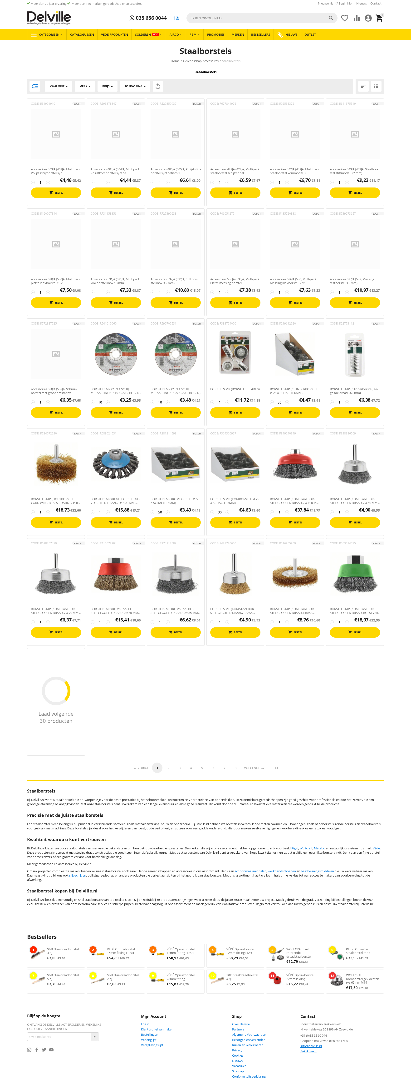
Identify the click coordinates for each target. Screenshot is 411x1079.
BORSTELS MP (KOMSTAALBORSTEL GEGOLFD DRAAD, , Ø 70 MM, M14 (115, 611)
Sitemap (238, 1071)
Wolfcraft (306, 848)
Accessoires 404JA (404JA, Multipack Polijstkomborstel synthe (115, 171)
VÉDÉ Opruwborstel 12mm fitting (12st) (181, 951)
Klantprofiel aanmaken (157, 1029)
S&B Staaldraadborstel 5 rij (63, 977)
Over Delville (241, 1024)
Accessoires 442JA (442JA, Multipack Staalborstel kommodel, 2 (294, 171)
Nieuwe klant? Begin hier (335, 3)
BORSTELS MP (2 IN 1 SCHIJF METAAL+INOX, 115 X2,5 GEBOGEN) (116, 391)
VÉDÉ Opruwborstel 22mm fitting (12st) (240, 951)
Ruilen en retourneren (247, 1045)
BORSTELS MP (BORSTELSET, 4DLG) (235, 389)
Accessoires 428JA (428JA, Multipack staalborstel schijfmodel (234, 171)
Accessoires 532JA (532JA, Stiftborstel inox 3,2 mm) (174, 281)
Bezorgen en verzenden (248, 1040)
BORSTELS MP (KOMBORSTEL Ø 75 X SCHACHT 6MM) (234, 501)
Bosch (77, 103)
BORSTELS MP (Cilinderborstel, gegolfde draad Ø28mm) (354, 391)
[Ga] (94, 1037)
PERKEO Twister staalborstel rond (358, 951)
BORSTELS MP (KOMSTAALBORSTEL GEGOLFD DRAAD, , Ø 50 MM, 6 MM (354, 501)
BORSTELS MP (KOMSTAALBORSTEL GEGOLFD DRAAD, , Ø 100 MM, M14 (295, 501)
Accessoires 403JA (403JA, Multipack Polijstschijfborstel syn (55, 171)
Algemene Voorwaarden (249, 1034)
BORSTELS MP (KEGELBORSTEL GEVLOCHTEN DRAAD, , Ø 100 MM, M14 (115, 501)
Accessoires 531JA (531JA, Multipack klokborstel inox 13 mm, (115, 281)
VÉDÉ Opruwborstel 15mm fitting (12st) (121, 951)
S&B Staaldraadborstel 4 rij (242, 977)
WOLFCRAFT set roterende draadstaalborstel (298, 953)
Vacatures (239, 1066)
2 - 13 (274, 768)
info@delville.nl (311, 1046)
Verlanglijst (149, 1040)
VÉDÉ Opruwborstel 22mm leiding (300, 977)
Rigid (294, 848)
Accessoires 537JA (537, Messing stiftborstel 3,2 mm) (352, 281)
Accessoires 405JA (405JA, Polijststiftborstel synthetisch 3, (176, 171)
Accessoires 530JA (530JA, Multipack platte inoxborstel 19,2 (55, 281)
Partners (238, 1029)
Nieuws (361, 3)
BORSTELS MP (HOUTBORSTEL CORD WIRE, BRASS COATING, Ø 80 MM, (55, 501)
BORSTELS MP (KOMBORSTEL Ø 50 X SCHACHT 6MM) (175, 501)
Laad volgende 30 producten (56, 717)
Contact (376, 3)
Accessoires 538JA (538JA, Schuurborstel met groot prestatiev (54, 391)
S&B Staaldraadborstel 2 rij (123, 977)
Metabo (319, 848)
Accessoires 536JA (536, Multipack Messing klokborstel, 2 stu (293, 281)
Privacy (237, 1050)
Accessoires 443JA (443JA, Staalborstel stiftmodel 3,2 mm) (354, 171)
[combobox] (262, 18)
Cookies (237, 1055)
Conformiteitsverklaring (249, 1076)
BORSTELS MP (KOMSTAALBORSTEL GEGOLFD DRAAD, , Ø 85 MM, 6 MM (175, 611)
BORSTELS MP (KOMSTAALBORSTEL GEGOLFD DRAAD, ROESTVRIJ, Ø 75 (354, 611)
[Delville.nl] (49, 18)
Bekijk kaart (308, 1051)
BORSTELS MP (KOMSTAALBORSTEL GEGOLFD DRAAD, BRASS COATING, (232, 611)
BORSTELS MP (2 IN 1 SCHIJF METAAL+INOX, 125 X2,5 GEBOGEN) (176, 391)
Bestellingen (149, 1034)
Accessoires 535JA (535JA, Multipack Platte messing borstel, (234, 281)
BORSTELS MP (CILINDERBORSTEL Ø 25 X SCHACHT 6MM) (294, 391)
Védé (376, 848)
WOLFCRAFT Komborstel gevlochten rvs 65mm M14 (362, 979)
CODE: (35, 104)
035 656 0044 (151, 18)
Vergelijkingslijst (152, 1045)
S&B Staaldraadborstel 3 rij (63, 951)
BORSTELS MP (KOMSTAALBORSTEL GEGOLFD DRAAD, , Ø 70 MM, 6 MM (55, 611)
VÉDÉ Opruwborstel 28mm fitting (181, 977)
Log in (145, 1024)
